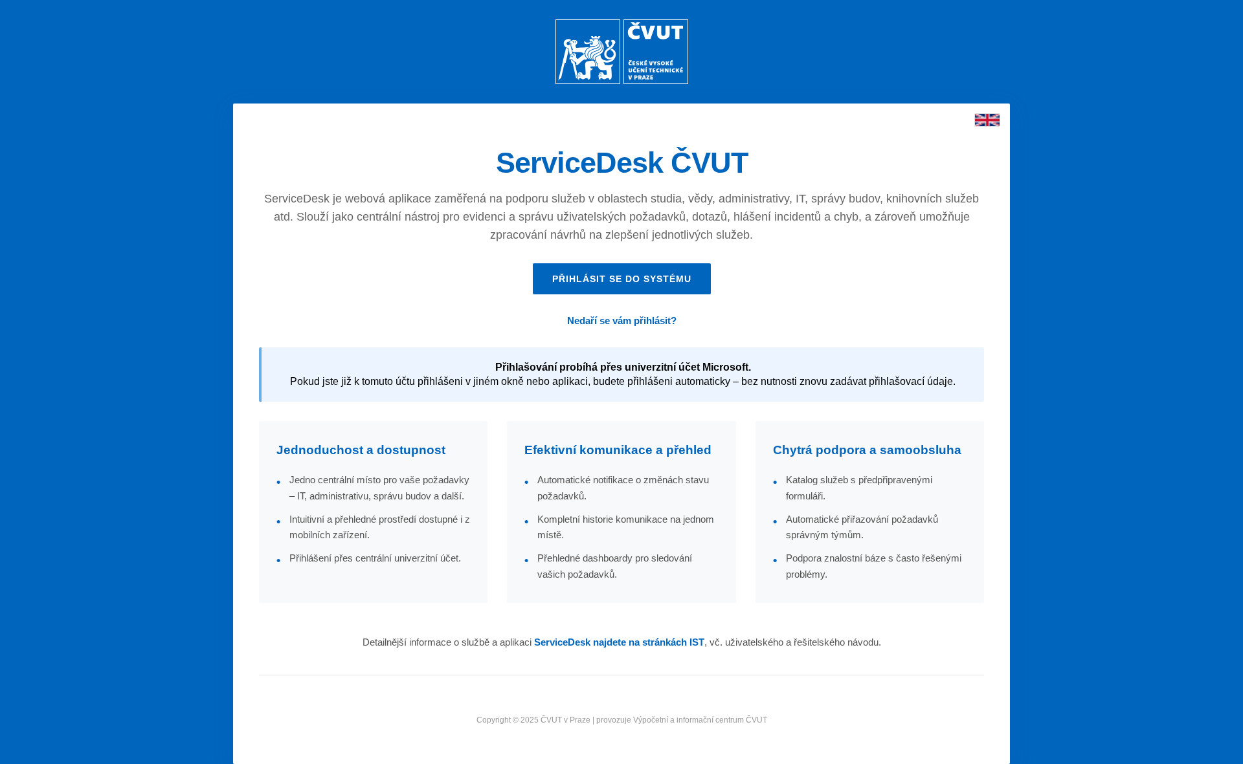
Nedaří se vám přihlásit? (622, 320)
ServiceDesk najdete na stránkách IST (619, 642)
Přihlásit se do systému (621, 279)
